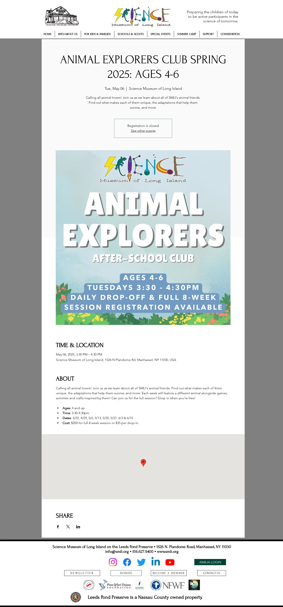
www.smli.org (168, 551)
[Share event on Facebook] (58, 526)
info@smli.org (117, 551)
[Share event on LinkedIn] (78, 526)
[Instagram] (113, 562)
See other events (143, 131)
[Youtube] (170, 562)
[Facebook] (127, 562)
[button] (68, 34)
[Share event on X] (68, 526)
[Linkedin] (155, 562)
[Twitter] (141, 562)
